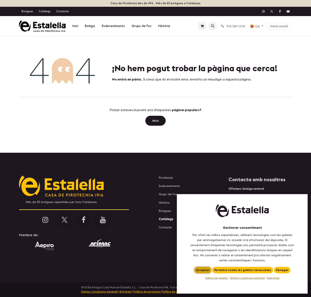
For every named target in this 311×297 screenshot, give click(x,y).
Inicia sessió (279, 26)
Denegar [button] (282, 270)
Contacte (62, 11)
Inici (155, 121)
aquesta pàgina (238, 79)
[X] (64, 219)
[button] (212, 26)
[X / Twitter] (272, 11)
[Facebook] (280, 11)
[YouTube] (288, 11)
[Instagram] (263, 11)
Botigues (27, 11)
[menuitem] (75, 26)
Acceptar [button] (202, 270)
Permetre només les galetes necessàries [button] (242, 270)
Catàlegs (44, 11)
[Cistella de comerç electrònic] (202, 26)
